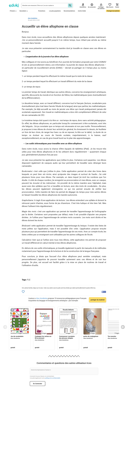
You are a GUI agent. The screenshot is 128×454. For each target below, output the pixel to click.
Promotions (41, 11)
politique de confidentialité (52, 378)
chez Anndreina (42, 298)
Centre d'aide (82, 11)
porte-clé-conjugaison (90, 336)
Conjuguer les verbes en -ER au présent (43, 337)
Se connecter (37, 384)
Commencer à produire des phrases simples (67, 337)
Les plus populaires (55, 11)
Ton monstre (112, 336)
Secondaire (22, 11)
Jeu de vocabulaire (17, 336)
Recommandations (69, 11)
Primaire (12, 11)
